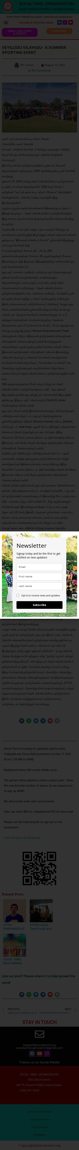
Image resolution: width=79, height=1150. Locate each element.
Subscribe (39, 605)
